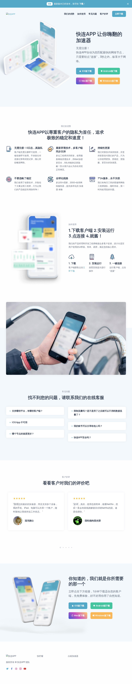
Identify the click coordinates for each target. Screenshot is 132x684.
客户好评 (104, 13)
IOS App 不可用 (19, 422)
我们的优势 (69, 13)
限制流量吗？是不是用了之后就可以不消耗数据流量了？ (98, 412)
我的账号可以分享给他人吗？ (88, 425)
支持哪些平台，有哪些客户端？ (27, 410)
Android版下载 (110, 71)
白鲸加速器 (73, 656)
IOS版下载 (87, 71)
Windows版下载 (110, 80)
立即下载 (119, 13)
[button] (60, 547)
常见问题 (93, 13)
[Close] (128, 3)
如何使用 (81, 13)
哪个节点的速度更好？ (23, 433)
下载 (81, 3)
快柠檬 (40, 656)
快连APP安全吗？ (82, 437)
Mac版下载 (87, 80)
